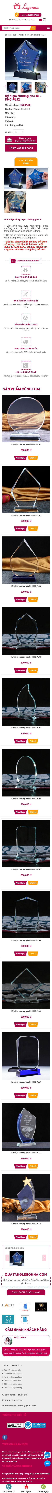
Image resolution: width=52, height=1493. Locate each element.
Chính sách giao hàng (13, 1388)
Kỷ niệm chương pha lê (36, 35)
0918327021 (8, 1492)
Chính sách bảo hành (13, 1384)
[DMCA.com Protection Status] (15, 1425)
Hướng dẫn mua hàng (13, 1377)
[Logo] (26, 6)
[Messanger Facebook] (47, 1463)
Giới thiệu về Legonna (13, 1374)
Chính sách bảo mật (12, 1381)
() (44, 19)
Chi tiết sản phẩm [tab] (26, 161)
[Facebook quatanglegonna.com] (4, 1437)
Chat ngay (43, 1492)
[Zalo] (47, 1455)
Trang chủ (12, 35)
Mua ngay (26, 1492)
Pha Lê (21, 35)
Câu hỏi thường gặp (12, 1370)
